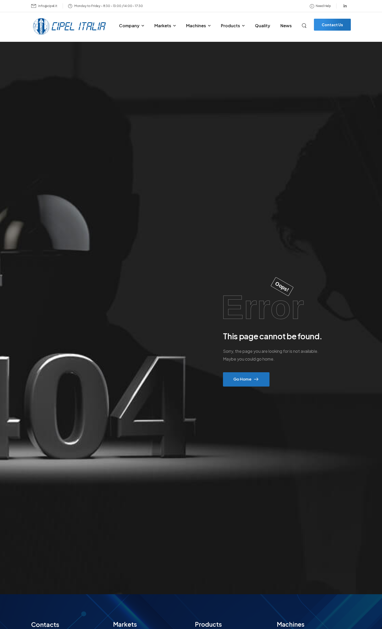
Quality (262, 25)
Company (129, 25)
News (286, 25)
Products (230, 25)
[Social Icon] (345, 6)
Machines (196, 25)
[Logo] (70, 26)
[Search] (305, 24)
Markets (162, 25)
